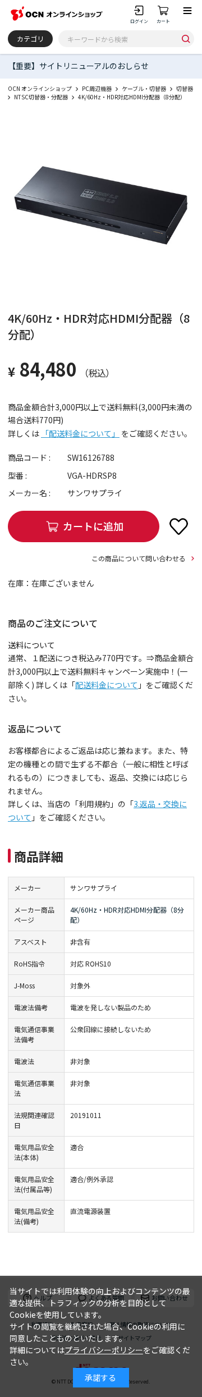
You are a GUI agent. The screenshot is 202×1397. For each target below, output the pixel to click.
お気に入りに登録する (178, 526)
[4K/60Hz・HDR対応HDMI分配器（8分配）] (101, 205)
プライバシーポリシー (104, 1349)
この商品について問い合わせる (138, 558)
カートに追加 (93, 526)
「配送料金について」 (80, 433)
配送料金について (106, 684)
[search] (185, 38)
